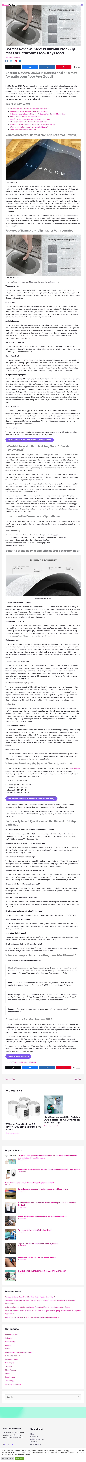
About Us (33, 1442)
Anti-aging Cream (11, 1334)
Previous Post (8, 1079)
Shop (32, 1434)
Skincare (8, 1366)
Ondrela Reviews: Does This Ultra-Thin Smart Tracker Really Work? (30, 1297)
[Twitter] (11, 61)
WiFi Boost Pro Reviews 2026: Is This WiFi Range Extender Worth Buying (32, 1317)
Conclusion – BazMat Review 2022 (23, 130)
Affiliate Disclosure (37, 1439)
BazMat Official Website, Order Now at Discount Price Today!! (31, 799)
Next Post (79, 1079)
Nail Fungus (9, 1363)
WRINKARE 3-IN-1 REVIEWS (25, 1062)
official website (74, 769)
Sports (7, 1374)
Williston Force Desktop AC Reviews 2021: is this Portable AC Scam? (23, 1127)
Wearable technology (13, 1384)
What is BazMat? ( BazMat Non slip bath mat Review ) (29, 109)
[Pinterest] (16, 61)
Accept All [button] (19, 1458)
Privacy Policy (35, 1444)
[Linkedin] (20, 61)
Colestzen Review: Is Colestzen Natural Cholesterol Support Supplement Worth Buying (37, 1307)
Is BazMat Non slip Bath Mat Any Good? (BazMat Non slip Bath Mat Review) (37, 114)
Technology (9, 1381)
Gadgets (8, 1345)
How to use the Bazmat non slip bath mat (25, 117)
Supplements (10, 1377)
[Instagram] (4, 1444)
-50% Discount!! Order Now (18, 1056)
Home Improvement (12, 57)
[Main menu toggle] (81, 5)
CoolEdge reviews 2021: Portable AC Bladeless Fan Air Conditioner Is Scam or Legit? (62, 1120)
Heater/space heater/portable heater (18, 1352)
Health (7, 1349)
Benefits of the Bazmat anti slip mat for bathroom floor (30, 119)
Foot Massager (10, 1342)
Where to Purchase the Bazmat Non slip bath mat (28, 122)
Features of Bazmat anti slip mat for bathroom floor (29, 111)
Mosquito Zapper (11, 1359)
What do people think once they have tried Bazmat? (29, 127)
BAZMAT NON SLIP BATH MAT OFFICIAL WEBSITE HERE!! (29, 440)
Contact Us (34, 1437)
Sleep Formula (10, 1370)
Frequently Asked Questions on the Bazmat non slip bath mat (32, 124)
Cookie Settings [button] (7, 1458)
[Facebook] (6, 61)
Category (8, 1338)
